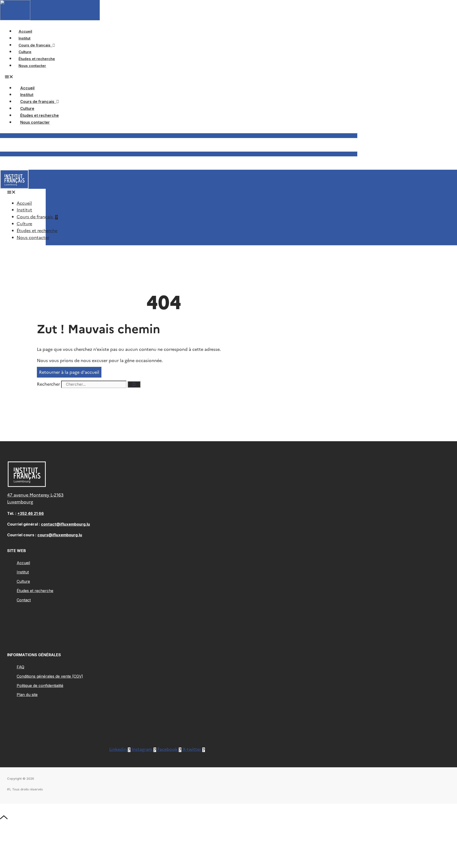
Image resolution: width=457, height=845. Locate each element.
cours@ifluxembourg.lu (59, 535)
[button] (23, 192)
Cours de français (35, 45)
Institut (26, 94)
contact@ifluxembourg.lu (65, 524)
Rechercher (49, 384)
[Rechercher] (134, 384)
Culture (27, 108)
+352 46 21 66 (30, 513)
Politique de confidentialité (40, 685)
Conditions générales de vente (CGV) (50, 676)
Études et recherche (39, 115)
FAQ (20, 667)
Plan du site (27, 694)
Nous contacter (32, 65)
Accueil (27, 88)
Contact (24, 600)
